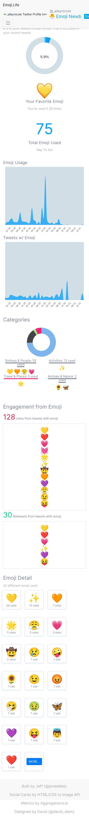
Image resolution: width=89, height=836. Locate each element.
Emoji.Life (11, 5)
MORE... (34, 761)
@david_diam (61, 811)
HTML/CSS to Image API (58, 794)
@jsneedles (55, 786)
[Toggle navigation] (8, 23)
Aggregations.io (54, 803)
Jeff (39, 786)
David (42, 811)
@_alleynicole (60, 11)
